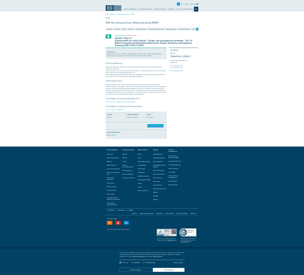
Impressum (193, 213)
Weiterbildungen (173, 181)
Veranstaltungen (142, 165)
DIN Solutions (121, 210)
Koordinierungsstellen (159, 170)
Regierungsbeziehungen (144, 161)
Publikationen (141, 172)
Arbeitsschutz (110, 183)
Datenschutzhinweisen (139, 256)
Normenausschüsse (123, 14)
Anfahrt (140, 187)
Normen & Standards (130, 9)
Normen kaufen (111, 194)
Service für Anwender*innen (185, 9)
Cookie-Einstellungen (182, 213)
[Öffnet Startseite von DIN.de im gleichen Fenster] (113, 7)
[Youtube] (118, 223)
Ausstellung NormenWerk (144, 179)
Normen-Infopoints (173, 168)
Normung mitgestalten (159, 158)
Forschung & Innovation (145, 9)
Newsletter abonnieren (143, 176)
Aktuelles (124, 154)
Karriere (140, 183)
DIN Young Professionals (159, 188)
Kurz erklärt (110, 154)
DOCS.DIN (155, 196)
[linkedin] (126, 223)
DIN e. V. (140, 154)
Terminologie (172, 172)
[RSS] (109, 223)
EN (181, 4)
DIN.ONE (155, 192)
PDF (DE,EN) (112, 135)
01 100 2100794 (169, 240)
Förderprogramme (127, 170)
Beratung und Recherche (175, 161)
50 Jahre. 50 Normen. (143, 190)
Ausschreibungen (157, 185)
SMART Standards (111, 165)
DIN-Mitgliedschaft (158, 154)
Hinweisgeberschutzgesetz (147, 213)
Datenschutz (159, 213)
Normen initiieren (157, 177)
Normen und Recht (111, 186)
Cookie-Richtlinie (157, 256)
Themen (124, 161)
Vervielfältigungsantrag (174, 164)
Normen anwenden (111, 190)
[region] (152, 259)
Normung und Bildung (127, 174)
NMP (132, 14)
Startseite (134, 213)
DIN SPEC (109, 161)
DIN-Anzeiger (156, 181)
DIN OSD (155, 199)
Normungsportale (173, 184)
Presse (139, 158)
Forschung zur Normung (128, 177)
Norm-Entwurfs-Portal (159, 174)
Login (187, 4)
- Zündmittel (114, 109)
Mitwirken (171, 9)
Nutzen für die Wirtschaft (113, 168)
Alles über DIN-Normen (113, 158)
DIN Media (111, 210)
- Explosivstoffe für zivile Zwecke (120, 102)
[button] (178, 263)
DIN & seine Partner (160, 9)
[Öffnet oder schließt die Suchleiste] (196, 9)
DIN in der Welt (141, 168)
